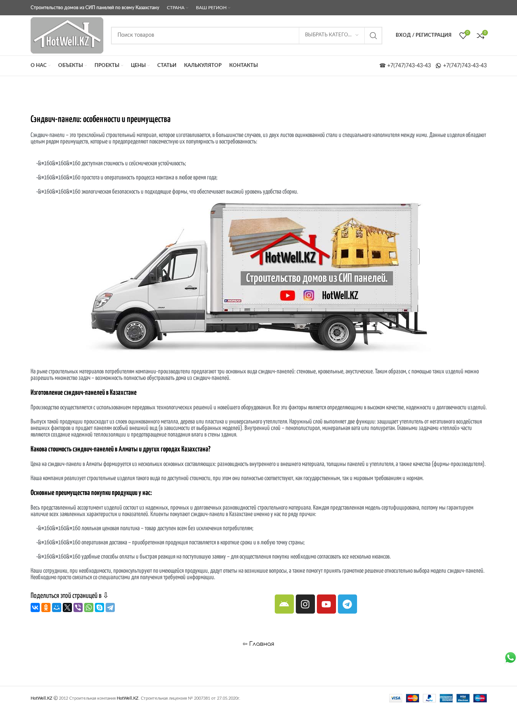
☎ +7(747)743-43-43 (407, 65)
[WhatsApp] (88, 607)
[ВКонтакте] (35, 607)
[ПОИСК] (373, 35)
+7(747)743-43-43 (464, 65)
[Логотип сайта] (67, 35)
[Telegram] (110, 607)
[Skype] (99, 607)
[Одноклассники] (46, 607)
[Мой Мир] (56, 607)
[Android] (284, 604)
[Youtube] (326, 604)
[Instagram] (305, 604)
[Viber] (78, 607)
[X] (67, 607)
